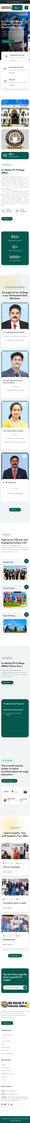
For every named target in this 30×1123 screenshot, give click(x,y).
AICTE (3, 1038)
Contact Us (5, 1077)
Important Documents (8, 1074)
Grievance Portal (6, 1070)
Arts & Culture (9, 588)
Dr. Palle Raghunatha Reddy (14, 332)
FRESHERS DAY (9, 940)
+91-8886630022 (11, 1091)
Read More (13, 60)
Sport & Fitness (9, 616)
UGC (3, 1044)
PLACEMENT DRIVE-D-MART (14, 903)
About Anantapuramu (8, 1053)
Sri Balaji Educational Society (20, 1118)
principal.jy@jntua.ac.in (16, 2)
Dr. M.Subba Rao (9, 482)
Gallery (4, 1064)
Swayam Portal (6, 1047)
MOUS (3, 1080)
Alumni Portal (5, 1067)
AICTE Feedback (6, 1041)
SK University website (8, 1035)
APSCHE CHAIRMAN (11, 867)
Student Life (8, 562)
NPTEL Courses (6, 1050)
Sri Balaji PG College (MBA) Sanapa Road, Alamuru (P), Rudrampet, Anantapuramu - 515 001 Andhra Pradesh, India (15, 1098)
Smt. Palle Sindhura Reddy (13, 431)
